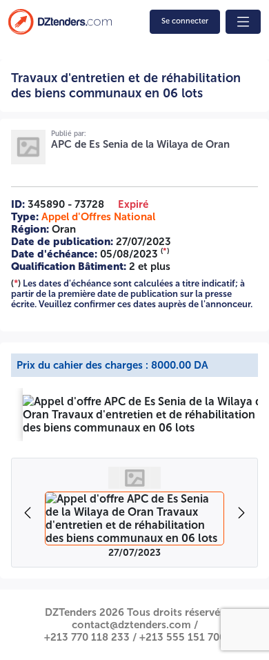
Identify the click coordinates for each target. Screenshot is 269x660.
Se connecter (184, 21)
